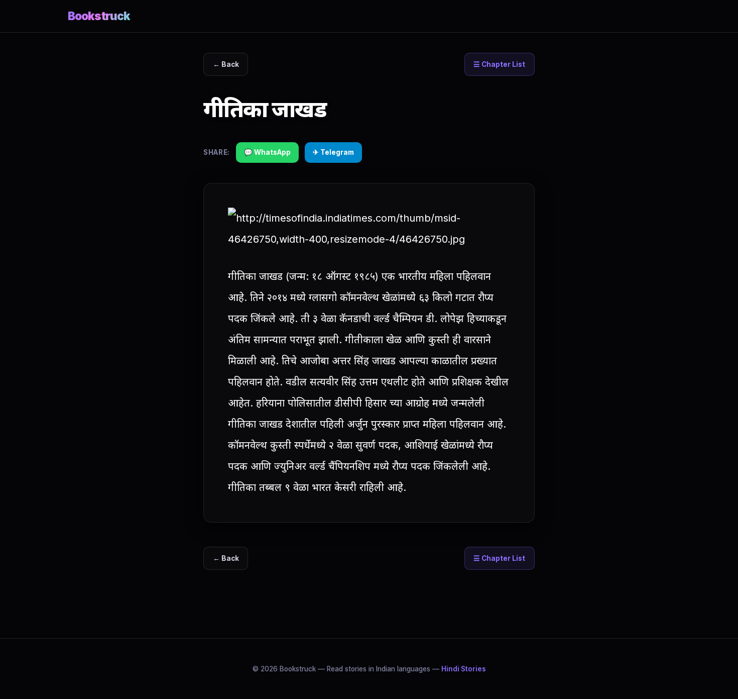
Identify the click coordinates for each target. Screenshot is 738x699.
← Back (226, 64)
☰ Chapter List (499, 64)
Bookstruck (99, 16)
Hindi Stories (463, 669)
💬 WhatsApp (267, 152)
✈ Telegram (333, 152)
